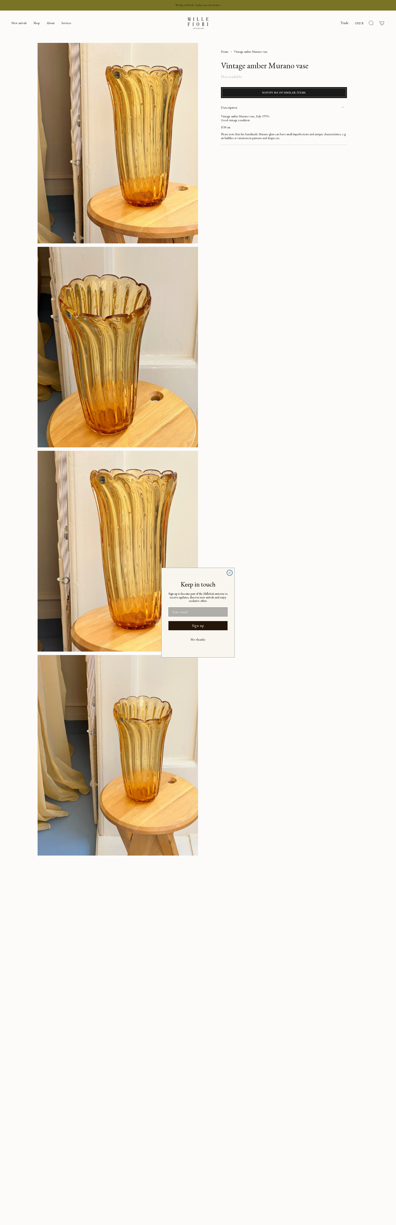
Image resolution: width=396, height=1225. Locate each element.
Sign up (198, 625)
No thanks (198, 639)
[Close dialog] (229, 572)
